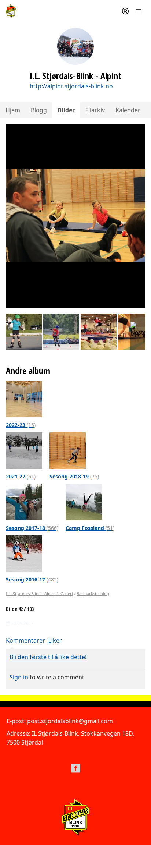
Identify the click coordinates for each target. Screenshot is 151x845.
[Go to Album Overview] (24, 399)
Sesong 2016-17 (32, 579)
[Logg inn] (125, 11)
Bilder (66, 110)
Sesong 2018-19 (74, 476)
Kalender (127, 110)
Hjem (12, 110)
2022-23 (21, 424)
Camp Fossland (90, 527)
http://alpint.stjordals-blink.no (71, 86)
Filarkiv (95, 110)
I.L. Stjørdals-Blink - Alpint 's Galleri (39, 593)
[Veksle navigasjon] (138, 11)
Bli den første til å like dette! (48, 657)
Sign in (19, 677)
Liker (55, 640)
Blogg (39, 110)
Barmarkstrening (93, 593)
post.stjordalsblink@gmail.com (70, 721)
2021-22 (21, 476)
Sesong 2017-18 (32, 527)
